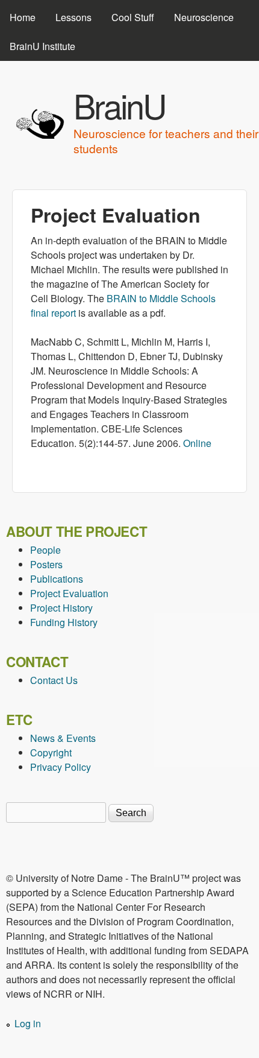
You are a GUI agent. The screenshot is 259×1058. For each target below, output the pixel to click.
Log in (27, 1023)
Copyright (51, 752)
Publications (56, 579)
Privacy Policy (60, 767)
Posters (46, 564)
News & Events (63, 738)
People (45, 550)
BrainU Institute (42, 46)
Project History (61, 608)
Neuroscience (204, 17)
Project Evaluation (69, 593)
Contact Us (54, 680)
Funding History (64, 622)
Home (23, 17)
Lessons (73, 17)
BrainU (119, 105)
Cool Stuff (132, 17)
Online (197, 443)
